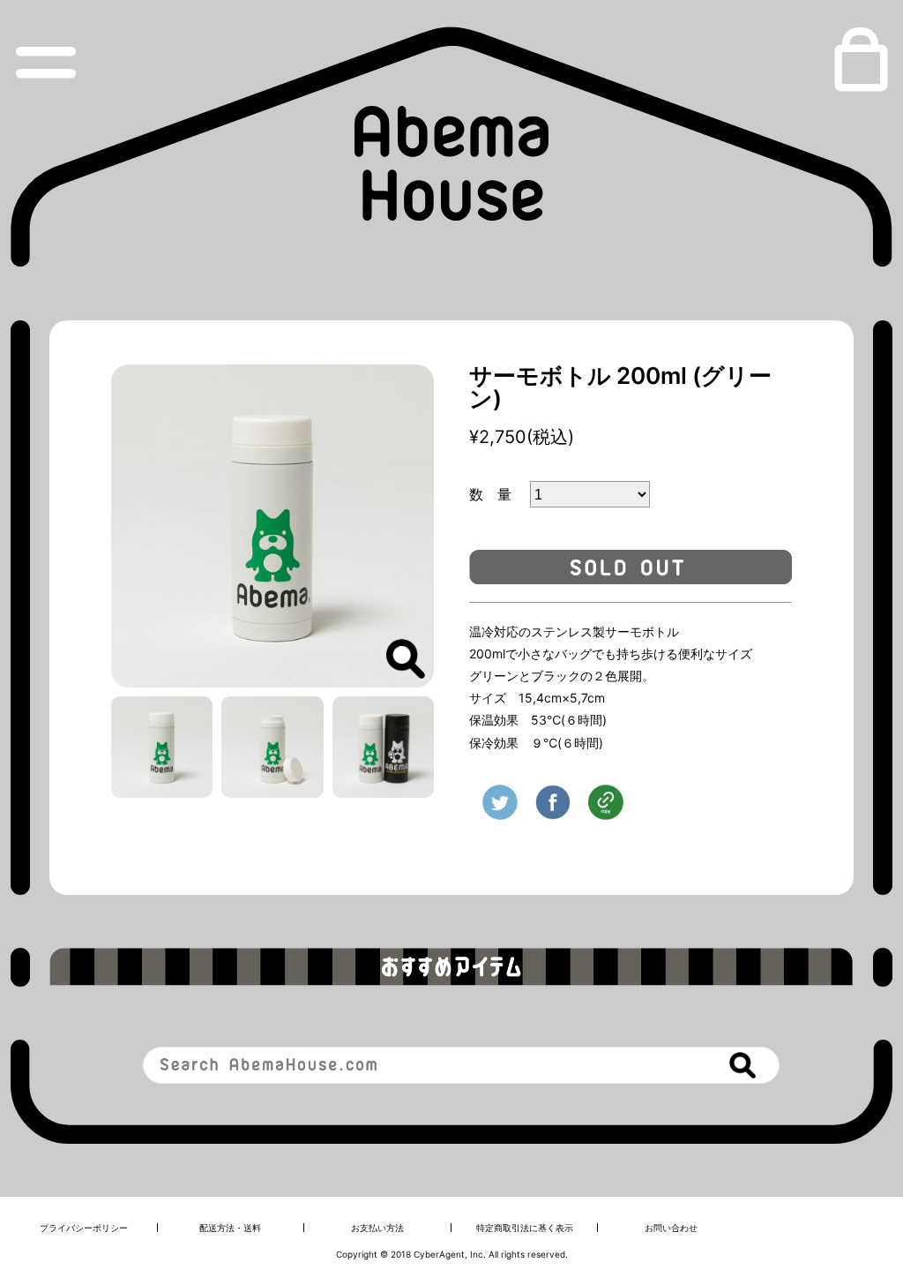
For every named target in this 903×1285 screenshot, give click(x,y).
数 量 (497, 494)
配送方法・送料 (230, 1227)
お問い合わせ (671, 1227)
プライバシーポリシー (84, 1227)
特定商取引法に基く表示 (524, 1227)
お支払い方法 (377, 1227)
